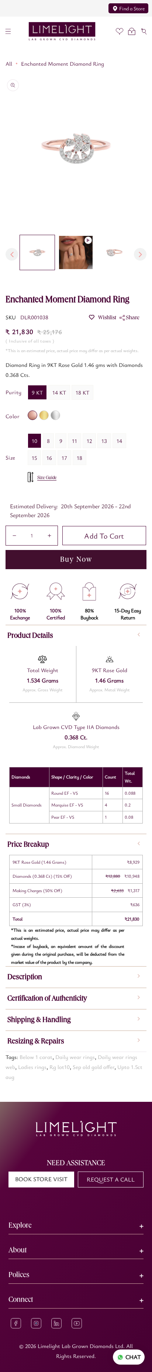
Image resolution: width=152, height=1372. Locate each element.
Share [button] (132, 317)
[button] (8, 31)
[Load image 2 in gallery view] (114, 252)
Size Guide (46, 478)
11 (74, 440)
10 (34, 440)
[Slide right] (140, 254)
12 (89, 440)
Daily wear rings (75, 1056)
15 (34, 457)
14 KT (59, 392)
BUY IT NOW (76, 559)
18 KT (82, 392)
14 (119, 440)
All (9, 63)
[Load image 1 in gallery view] (37, 252)
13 (104, 440)
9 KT (37, 392)
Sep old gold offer (93, 1066)
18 (79, 457)
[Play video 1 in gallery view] (75, 252)
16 (49, 457)
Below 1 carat (36, 1056)
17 (64, 457)
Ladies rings (32, 1066)
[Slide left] (12, 254)
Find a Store (132, 8)
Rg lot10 (59, 1066)
